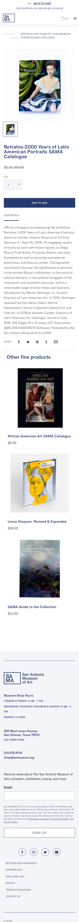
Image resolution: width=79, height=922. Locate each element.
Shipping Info (14, 869)
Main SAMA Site (15, 876)
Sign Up (39, 833)
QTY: (6, 176)
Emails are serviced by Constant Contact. (49, 818)
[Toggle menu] (75, 18)
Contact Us (13, 896)
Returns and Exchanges (21, 863)
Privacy (10, 883)
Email (8, 787)
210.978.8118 (13, 753)
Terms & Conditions (18, 889)
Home (7, 33)
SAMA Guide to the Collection (32, 607)
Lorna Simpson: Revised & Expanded (37, 521)
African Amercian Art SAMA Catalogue (39, 436)
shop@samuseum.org (19, 757)
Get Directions (14, 739)
